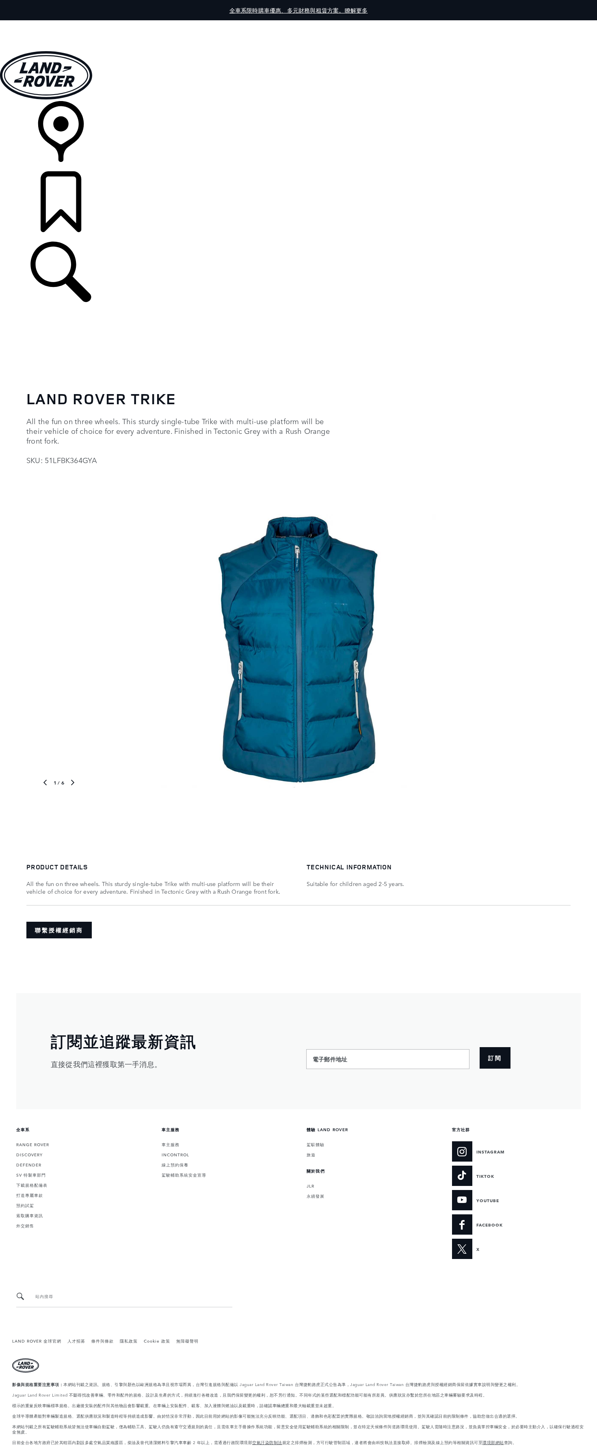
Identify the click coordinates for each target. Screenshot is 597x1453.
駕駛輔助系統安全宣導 (184, 1174)
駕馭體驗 (315, 1144)
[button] (298, 24)
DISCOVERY (29, 1154)
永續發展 (315, 1195)
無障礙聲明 (187, 1340)
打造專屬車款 (29, 1195)
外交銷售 (25, 1225)
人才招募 (76, 1340)
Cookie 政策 (157, 1340)
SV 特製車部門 (31, 1174)
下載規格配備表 (32, 1184)
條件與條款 (102, 1340)
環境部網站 (493, 1442)
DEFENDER (28, 1164)
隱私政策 (129, 1340)
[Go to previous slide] (39, 650)
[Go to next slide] (558, 650)
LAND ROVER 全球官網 (36, 1340)
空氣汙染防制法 (267, 1442)
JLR (310, 1185)
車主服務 (171, 1144)
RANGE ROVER (32, 1144)
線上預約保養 (175, 1164)
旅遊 (311, 1154)
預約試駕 (25, 1205)
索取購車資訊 (29, 1215)
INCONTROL (175, 1154)
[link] (298, 136)
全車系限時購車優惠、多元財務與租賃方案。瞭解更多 (298, 10)
